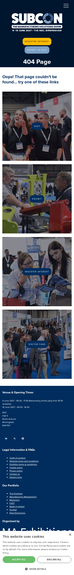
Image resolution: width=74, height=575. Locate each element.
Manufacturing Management (23, 496)
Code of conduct (18, 458)
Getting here (16, 477)
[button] (37, 569)
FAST (12, 503)
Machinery (15, 500)
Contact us (15, 474)
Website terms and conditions (24, 461)
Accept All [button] (19, 559)
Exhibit (37, 198)
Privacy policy (16, 470)
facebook (23, 438)
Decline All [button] (54, 559)
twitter (14, 438)
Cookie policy (16, 467)
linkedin (6, 438)
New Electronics (17, 513)
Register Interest (37, 41)
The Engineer (16, 493)
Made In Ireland (17, 506)
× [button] (70, 534)
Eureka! (13, 509)
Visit (37, 126)
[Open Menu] (66, 5)
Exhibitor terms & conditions (23, 464)
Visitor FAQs (37, 344)
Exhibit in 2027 (37, 49)
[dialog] (37, 553)
